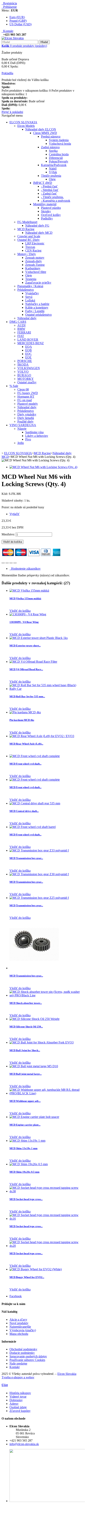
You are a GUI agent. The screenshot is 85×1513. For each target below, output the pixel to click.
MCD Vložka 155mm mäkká (25, 598)
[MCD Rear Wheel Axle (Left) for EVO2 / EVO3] (41, 736)
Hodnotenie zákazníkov (25, 568)
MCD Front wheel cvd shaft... (25, 763)
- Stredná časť (49, 190)
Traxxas (30, 247)
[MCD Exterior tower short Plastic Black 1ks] (38, 638)
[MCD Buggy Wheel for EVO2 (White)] (35, 1269)
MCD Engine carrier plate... (24, 1124)
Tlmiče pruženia (51, 175)
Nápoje (21, 428)
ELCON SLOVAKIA (23, 122)
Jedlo (20, 443)
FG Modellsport (27, 222)
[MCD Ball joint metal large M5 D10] (33, 1066)
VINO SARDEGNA (22, 425)
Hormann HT (25, 396)
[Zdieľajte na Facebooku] (3, 563)
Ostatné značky (26, 382)
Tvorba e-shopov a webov (18, 1377)
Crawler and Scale (28, 236)
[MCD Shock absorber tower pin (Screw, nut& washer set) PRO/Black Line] (46, 995)
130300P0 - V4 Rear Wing (24, 622)
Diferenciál (56, 158)
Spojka (53, 150)
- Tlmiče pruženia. (52, 197)
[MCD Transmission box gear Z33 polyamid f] (39, 850)
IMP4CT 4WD (42, 182)
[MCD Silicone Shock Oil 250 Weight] (34, 1019)
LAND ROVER (27, 339)
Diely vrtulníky (26, 414)
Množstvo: (8, 534)
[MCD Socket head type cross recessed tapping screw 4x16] (46, 1218)
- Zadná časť (49, 193)
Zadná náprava (50, 147)
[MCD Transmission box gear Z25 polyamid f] (39, 897)
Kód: (5, 493)
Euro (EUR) (17, 17)
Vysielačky (32, 293)
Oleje (52, 179)
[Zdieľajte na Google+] (11, 563)
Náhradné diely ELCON (40, 129)
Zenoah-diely (33, 261)
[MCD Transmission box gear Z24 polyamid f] (34, 968)
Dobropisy (16, 1400)
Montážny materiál (44, 204)
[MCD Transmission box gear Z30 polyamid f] (39, 874)
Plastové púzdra (51, 207)
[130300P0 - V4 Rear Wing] (27, 614)
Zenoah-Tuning (35, 264)
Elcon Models (26, 125)
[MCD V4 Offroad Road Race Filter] (33, 661)
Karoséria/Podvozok (53, 165)
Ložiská (30, 300)
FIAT (20, 336)
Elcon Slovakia (66, 1373)
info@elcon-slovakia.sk (24, 1444)
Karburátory (32, 268)
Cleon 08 (23, 389)
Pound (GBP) (18, 20)
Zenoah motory (34, 257)
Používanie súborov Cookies (27, 1360)
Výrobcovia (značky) (22, 1330)
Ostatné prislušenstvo (38, 314)
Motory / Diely (26, 254)
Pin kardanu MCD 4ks (21, 719)
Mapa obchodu (18, 1333)
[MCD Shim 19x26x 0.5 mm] (28, 1164)
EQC (28, 353)
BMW (21, 329)
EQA (28, 346)
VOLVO (23, 371)
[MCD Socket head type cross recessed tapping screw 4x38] (46, 1191)
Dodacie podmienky (22, 1352)
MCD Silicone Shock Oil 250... (26, 1026)
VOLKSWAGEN (28, 368)
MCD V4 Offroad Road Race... (26, 669)
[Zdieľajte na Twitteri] (7, 563)
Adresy (14, 1403)
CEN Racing (33, 250)
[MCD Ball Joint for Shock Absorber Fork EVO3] (41, 1042)
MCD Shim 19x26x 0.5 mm (24, 1171)
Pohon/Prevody (58, 161)
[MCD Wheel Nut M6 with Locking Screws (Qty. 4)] (43, 467)
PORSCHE (24, 361)
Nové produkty (18, 1323)
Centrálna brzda (59, 154)
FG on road (24, 400)
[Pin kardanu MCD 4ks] (25, 712)
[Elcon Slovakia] (13, 38)
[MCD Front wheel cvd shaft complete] (34, 756)
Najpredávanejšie (20, 1326)
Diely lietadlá (25, 418)
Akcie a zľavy (18, 1319)
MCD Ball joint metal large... (25, 1073)
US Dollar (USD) (20, 24)
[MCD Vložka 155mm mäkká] (29, 590)
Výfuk (53, 172)
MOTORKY (25, 378)
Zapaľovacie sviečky (38, 282)
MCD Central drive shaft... (24, 811)
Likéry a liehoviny (36, 435)
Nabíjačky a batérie (37, 304)
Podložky (47, 218)
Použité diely (25, 421)
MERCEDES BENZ (30, 343)
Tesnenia (30, 279)
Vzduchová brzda (60, 143)
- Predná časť (49, 186)
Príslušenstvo (25, 289)
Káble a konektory (36, 307)
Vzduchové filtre (35, 272)
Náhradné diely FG (37, 225)
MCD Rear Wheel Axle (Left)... (26, 743)
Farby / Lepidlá (34, 311)
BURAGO (24, 375)
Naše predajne (18, 1363)
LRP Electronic (34, 243)
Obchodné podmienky (23, 1349)
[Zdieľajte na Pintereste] (15, 563)
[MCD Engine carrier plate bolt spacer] (34, 1117)
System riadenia (59, 140)
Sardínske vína (34, 432)
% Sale (13, 386)
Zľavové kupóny (20, 1410)
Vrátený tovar (17, 1396)
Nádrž (53, 168)
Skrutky (46, 211)
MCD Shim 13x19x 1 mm (23, 1148)
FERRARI (24, 332)
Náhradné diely (26, 318)
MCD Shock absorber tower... (25, 1003)
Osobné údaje (18, 1407)
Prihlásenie (9, 7)
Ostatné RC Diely (28, 239)
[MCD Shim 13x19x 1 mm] (27, 1140)
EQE (28, 357)
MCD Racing (25, 229)
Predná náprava (50, 136)
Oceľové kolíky (51, 215)
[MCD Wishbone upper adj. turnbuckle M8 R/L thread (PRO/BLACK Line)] (46, 1093)
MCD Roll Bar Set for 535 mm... (27, 696)
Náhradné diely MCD (38, 232)
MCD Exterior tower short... (25, 645)
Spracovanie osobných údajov (28, 1356)
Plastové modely (27, 403)
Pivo (28, 439)
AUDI (21, 325)
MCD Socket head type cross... (26, 1199)
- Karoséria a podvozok (55, 200)
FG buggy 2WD (27, 393)
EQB (28, 350)
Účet (5, 1385)
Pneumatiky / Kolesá (30, 286)
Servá (28, 296)
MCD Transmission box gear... (26, 858)
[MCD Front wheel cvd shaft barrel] (32, 827)
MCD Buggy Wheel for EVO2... (26, 1277)
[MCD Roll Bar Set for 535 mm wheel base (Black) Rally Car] (46, 688)
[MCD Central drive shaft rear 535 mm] (34, 803)
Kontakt (7, 31)
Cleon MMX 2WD (45, 133)
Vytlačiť (14, 514)
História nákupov (20, 1393)
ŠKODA (23, 364)
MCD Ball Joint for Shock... (24, 1050)
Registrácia (9, 3)
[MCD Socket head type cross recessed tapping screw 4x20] (46, 1245)
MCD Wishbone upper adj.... (25, 1101)
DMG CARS (17, 321)
